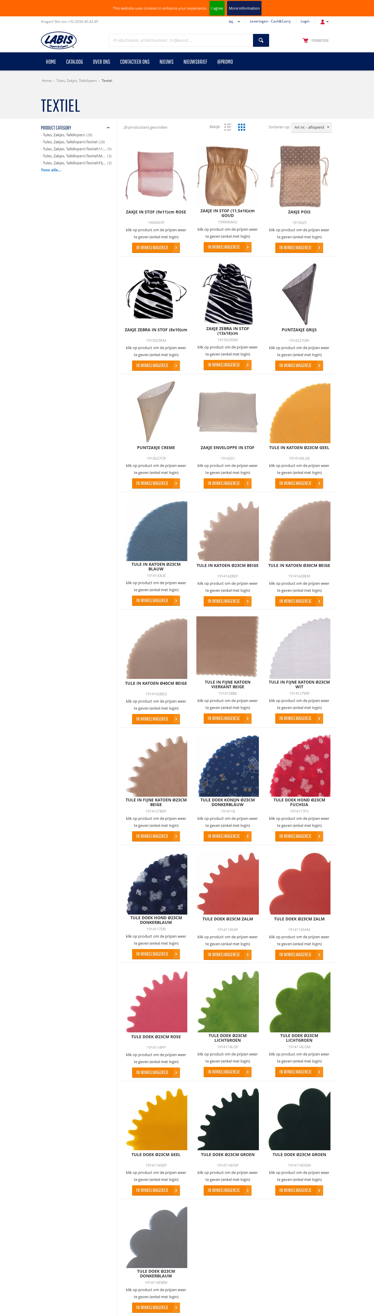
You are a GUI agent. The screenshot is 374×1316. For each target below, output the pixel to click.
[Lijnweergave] (227, 127)
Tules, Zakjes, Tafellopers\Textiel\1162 (74, 148)
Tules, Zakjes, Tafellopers (76, 80)
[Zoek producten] (261, 40)
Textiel (107, 80)
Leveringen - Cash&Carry (270, 21)
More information (244, 8)
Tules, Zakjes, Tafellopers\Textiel (70, 141)
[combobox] (311, 127)
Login (305, 21)
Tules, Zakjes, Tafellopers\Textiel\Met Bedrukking (74, 155)
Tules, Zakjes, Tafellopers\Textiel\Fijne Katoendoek (74, 162)
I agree (217, 8)
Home (47, 80)
